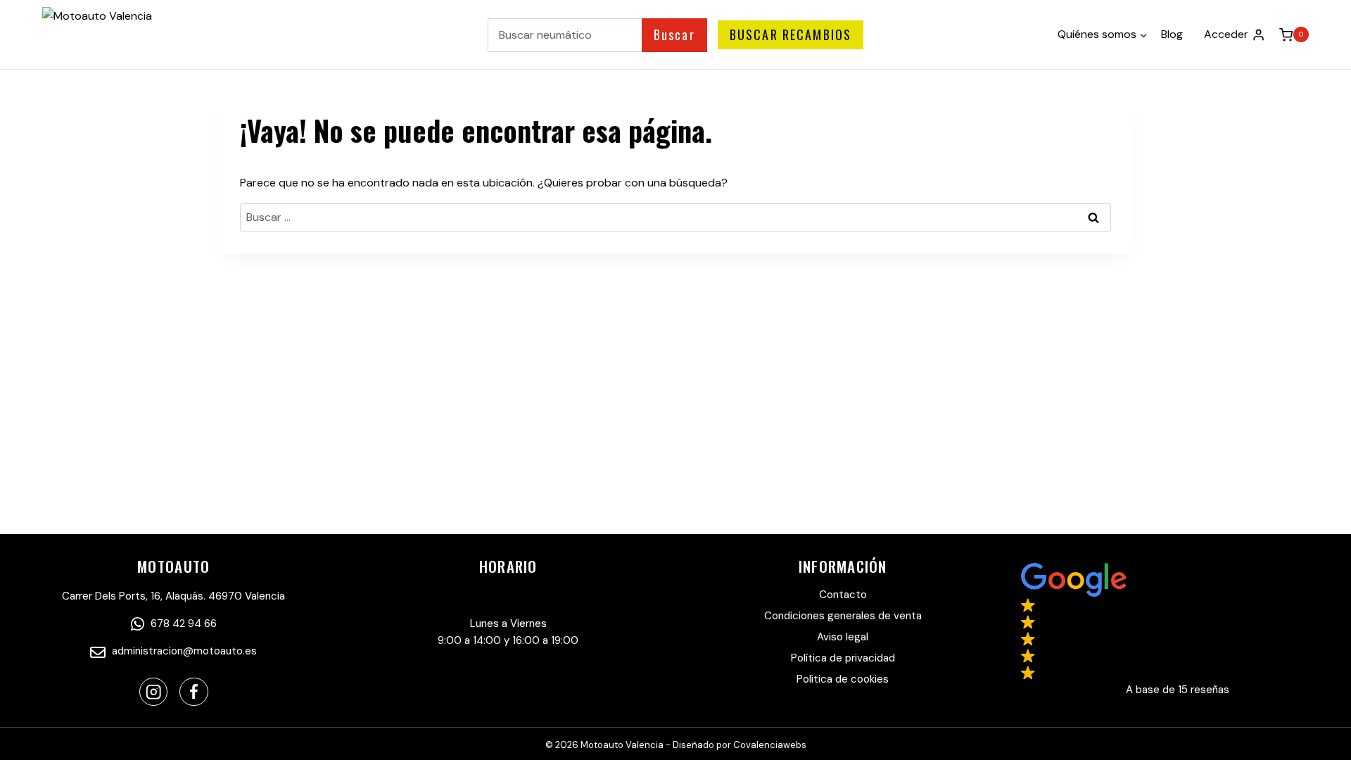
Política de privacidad (843, 658)
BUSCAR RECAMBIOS (791, 34)
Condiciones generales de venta (843, 616)
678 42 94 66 (182, 623)
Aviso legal (842, 637)
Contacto (843, 595)
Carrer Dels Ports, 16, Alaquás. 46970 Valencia (173, 596)
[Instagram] (153, 692)
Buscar (674, 34)
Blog (1172, 34)
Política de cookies (843, 679)
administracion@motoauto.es (183, 651)
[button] (1178, 630)
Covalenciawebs (769, 745)
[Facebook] (193, 692)
